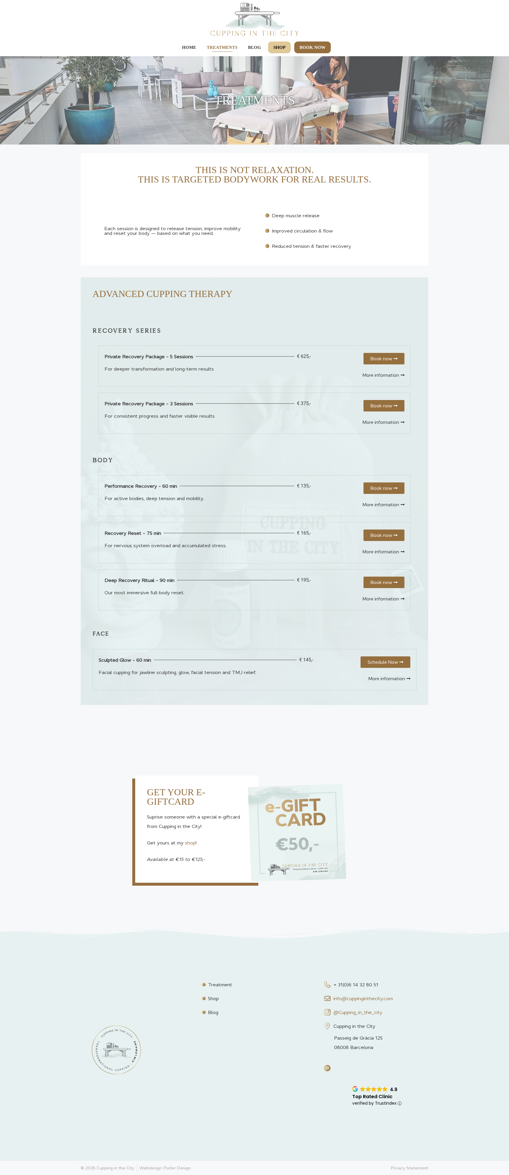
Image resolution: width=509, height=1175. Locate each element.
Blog (254, 47)
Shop (279, 47)
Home (189, 47)
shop (190, 842)
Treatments (222, 47)
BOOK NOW (312, 47)
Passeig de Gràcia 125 (358, 1037)
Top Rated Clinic (372, 1096)
